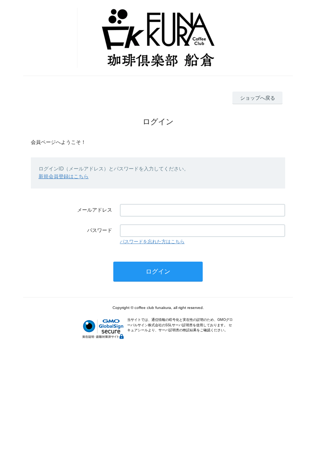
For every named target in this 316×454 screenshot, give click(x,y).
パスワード (99, 230)
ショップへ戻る (257, 98)
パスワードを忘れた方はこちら (152, 241)
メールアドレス (94, 210)
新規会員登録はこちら (64, 176)
